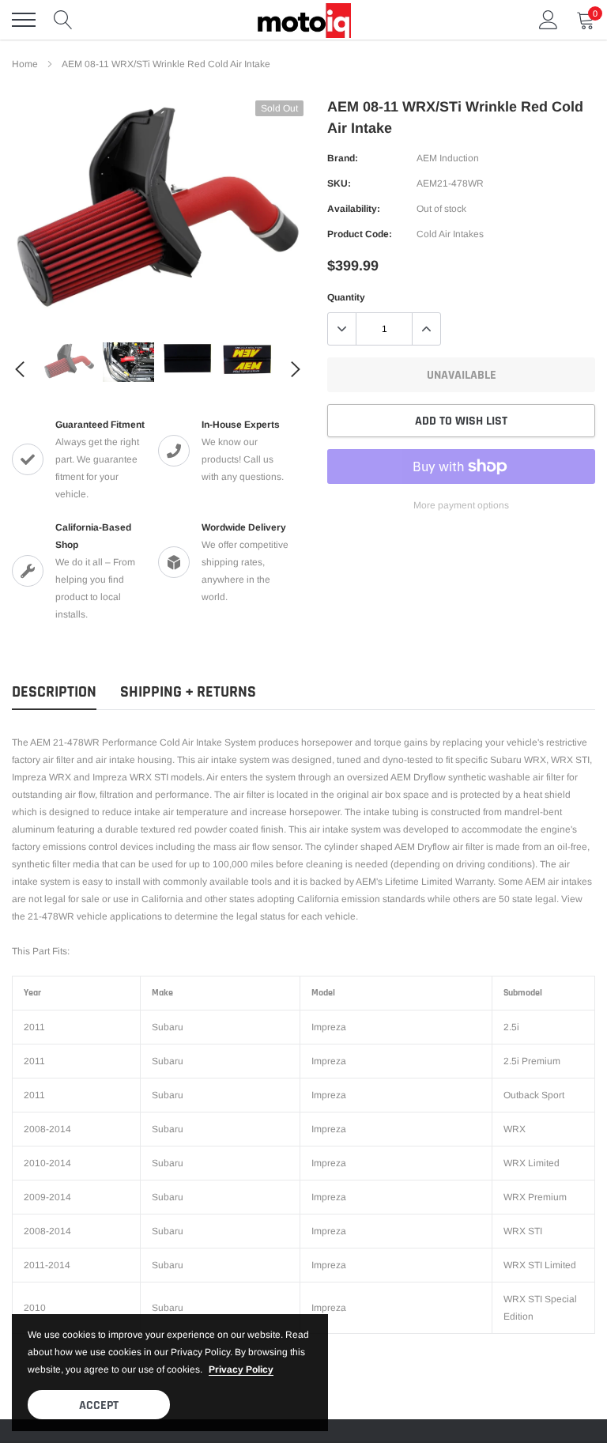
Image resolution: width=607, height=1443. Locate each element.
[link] (69, 361)
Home (25, 64)
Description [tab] (54, 692)
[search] (63, 20)
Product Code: (359, 234)
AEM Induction (448, 158)
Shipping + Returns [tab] (188, 692)
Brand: (342, 158)
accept (99, 1405)
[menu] (24, 20)
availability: (353, 208)
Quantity (346, 297)
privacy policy (241, 1369)
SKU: (339, 183)
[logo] (303, 20)
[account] (548, 19)
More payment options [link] (461, 505)
